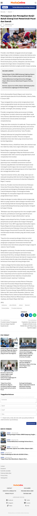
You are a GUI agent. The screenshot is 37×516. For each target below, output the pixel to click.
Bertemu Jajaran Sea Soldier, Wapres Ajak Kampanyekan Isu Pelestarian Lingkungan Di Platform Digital (8, 376)
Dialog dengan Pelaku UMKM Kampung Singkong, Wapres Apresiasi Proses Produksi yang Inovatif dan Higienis (9, 351)
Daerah (9, 433)
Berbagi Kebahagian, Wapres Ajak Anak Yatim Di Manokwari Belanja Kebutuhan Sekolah (27, 385)
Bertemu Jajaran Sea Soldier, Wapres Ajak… (20, 448)
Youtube (28, 503)
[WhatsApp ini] (34, 315)
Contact (3, 466)
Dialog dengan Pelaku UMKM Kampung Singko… (21, 434)
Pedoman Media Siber (6, 473)
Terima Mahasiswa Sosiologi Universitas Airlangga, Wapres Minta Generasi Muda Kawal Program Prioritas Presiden (17, 81)
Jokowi (21, 305)
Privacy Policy (4, 475)
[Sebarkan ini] (22, 315)
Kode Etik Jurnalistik (5, 471)
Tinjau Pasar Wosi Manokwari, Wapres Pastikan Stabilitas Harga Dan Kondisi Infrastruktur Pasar (8, 386)
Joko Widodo (12, 305)
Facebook (10, 500)
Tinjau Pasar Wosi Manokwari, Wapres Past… (14, 459)
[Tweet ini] (26, 315)
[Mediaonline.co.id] (18, 2)
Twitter (28, 500)
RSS (28, 505)
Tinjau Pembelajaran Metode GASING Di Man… (15, 454)
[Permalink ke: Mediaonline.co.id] (2, 25)
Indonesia (4, 305)
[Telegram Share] (30, 315)
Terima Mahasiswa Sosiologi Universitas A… (20, 441)
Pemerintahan (5, 308)
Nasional (27, 305)
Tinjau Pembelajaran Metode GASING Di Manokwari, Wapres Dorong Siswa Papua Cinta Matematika (27, 364)
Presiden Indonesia (16, 308)
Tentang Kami (4, 478)
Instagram (10, 503)
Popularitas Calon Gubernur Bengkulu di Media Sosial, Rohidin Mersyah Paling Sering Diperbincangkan (28, 324)
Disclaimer (3, 468)
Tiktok (10, 505)
